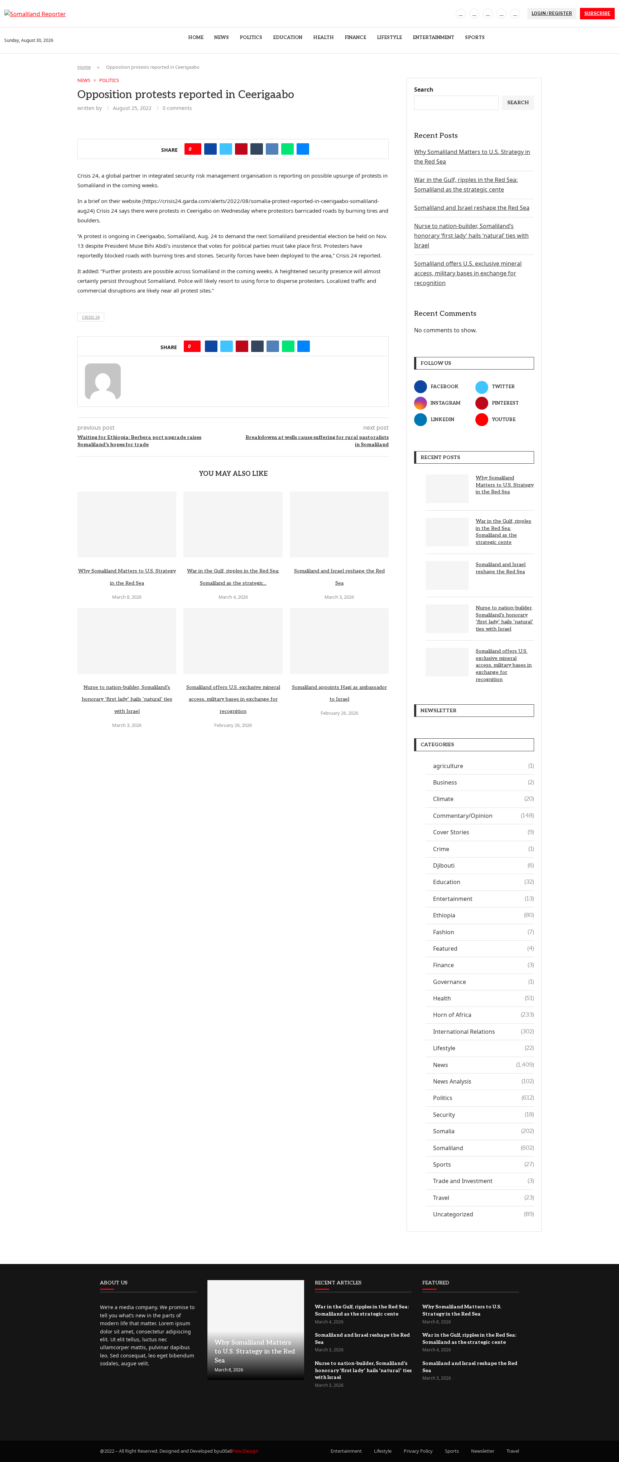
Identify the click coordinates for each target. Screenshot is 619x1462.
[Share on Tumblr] (256, 149)
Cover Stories (483, 832)
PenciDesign (245, 1451)
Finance (355, 37)
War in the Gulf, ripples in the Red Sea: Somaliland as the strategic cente (503, 531)
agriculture (483, 766)
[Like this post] (195, 149)
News (221, 37)
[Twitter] (474, 14)
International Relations (483, 1032)
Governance (483, 982)
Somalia (483, 1131)
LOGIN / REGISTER (552, 13)
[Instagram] (488, 14)
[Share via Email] (303, 149)
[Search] (611, 40)
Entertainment (433, 37)
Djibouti (483, 865)
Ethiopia (483, 915)
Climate (483, 799)
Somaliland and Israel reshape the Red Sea (471, 208)
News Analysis (483, 1081)
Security (483, 1115)
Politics (251, 37)
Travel (483, 1198)
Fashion (483, 932)
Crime (483, 849)
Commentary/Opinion (483, 816)
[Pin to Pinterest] (241, 149)
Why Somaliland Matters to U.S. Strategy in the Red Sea (505, 485)
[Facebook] (461, 14)
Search (423, 89)
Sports (475, 37)
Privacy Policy (418, 1451)
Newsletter (482, 1451)
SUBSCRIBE (597, 13)
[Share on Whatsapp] (287, 149)
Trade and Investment (483, 1181)
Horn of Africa (483, 1015)
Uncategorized (483, 1214)
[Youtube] (515, 14)
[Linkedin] (501, 14)
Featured (483, 948)
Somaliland (483, 1148)
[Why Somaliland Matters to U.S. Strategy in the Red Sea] (126, 525)
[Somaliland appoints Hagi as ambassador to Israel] (339, 641)
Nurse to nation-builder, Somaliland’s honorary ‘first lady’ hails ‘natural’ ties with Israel (127, 699)
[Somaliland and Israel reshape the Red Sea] (339, 525)
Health (323, 37)
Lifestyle (389, 37)
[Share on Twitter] (226, 149)
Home (195, 37)
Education (287, 37)
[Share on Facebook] (210, 149)
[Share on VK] (272, 149)
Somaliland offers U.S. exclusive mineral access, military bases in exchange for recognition (233, 699)
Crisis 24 (91, 317)
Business (483, 782)
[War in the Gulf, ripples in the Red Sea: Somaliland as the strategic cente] (232, 525)
